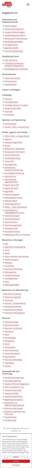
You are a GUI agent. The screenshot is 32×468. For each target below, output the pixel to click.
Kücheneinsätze (11, 81)
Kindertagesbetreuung (13, 197)
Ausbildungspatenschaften (15, 35)
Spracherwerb (10, 356)
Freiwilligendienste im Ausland (16, 105)
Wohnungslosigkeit (12, 285)
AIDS (6, 244)
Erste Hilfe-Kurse (11, 60)
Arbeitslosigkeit (11, 26)
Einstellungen (16, 465)
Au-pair (7, 145)
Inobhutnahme (10, 176)
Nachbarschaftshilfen (13, 108)
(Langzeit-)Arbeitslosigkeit (15, 32)
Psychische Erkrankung (13, 269)
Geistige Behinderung (13, 306)
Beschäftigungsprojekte (14, 41)
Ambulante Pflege (11, 322)
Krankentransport (11, 259)
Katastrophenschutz (12, 78)
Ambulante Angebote (13, 297)
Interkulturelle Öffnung (13, 396)
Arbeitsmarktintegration (14, 29)
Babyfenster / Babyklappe (15, 149)
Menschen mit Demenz (13, 328)
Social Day (8, 111)
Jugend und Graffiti (12, 185)
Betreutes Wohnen (12, 325)
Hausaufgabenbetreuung (14, 173)
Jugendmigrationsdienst (14, 399)
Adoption (8, 139)
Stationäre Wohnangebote (15, 313)
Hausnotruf (9, 331)
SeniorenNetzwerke (12, 353)
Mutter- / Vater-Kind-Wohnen (16, 207)
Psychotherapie (11, 417)
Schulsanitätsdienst (12, 219)
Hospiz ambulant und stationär (17, 256)
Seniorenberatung (12, 350)
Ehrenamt (8, 99)
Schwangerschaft (11, 228)
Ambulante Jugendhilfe (13, 142)
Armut (7, 250)
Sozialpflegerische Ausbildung (16, 69)
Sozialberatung (10, 420)
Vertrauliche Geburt (12, 231)
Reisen (7, 344)
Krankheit (8, 263)
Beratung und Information (15, 152)
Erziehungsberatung (12, 158)
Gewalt (7, 253)
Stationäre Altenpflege (13, 360)
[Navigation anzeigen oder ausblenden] (28, 4)
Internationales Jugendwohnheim (11, 180)
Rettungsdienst (10, 272)
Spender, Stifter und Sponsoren (17, 127)
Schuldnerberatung (12, 275)
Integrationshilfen (11, 393)
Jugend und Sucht (11, 188)
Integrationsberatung (13, 390)
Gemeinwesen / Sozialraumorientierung (14, 168)
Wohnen (8, 366)
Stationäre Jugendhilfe (13, 225)
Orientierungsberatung (14, 51)
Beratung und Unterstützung (16, 38)
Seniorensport (10, 347)
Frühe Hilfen (9, 161)
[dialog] (16, 451)
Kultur (7, 334)
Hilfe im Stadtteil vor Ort (14, 387)
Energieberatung (11, 45)
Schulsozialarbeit (11, 222)
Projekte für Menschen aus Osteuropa (15, 412)
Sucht (7, 281)
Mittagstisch (9, 341)
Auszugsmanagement (13, 381)
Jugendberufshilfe (11, 48)
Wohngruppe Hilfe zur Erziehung (17, 235)
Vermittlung (9, 114)
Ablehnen (16, 457)
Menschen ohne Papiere (14, 408)
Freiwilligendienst (11, 102)
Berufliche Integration (13, 294)
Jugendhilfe (9, 191)
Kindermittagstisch (12, 194)
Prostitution (9, 266)
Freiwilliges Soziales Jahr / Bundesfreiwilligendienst (14, 64)
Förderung (9, 300)
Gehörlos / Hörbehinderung (15, 303)
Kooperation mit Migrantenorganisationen (14, 404)
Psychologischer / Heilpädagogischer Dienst (14, 211)
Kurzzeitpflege (10, 338)
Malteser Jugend (11, 201)
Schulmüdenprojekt (12, 216)
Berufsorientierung (12, 155)
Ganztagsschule (11, 164)
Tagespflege (9, 363)
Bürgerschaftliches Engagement (17, 384)
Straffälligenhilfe (11, 278)
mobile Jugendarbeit (12, 204)
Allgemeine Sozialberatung (15, 247)
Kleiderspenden (11, 124)
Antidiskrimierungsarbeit (14, 377)
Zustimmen (16, 461)
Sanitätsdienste (11, 84)
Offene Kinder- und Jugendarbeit (17, 136)
